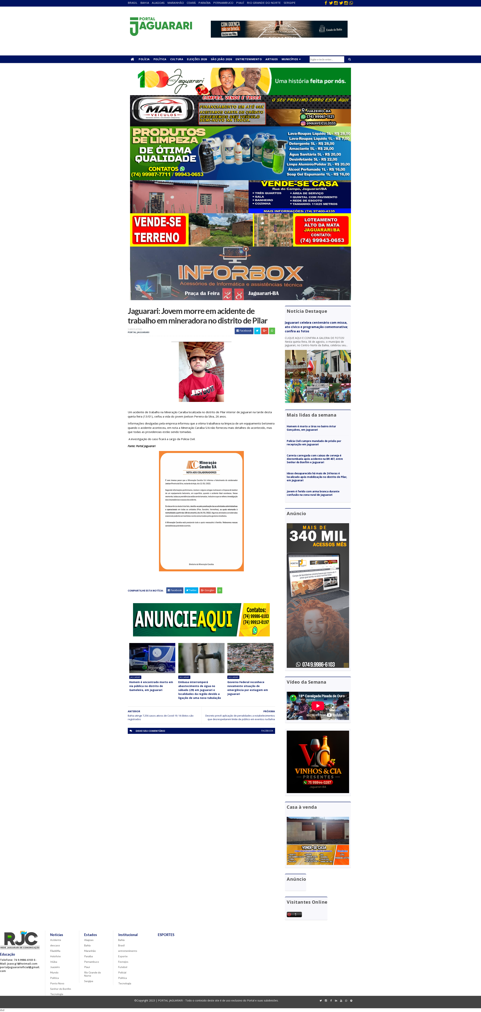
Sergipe (290, 3)
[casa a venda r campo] (240, 212)
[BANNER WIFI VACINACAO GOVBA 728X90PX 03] (279, 36)
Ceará (191, 3)
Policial (122, 972)
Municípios (290, 59)
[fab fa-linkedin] (336, 1001)
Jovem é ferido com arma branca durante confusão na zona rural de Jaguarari (313, 493)
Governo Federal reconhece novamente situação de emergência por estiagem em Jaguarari (247, 688)
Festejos (123, 961)
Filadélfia (55, 950)
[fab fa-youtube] (341, 1001)
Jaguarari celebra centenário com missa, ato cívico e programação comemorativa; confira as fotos (316, 326)
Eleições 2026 (197, 59)
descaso (55, 945)
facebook (267, 730)
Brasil (133, 3)
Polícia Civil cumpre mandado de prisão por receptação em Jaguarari (314, 442)
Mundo (54, 972)
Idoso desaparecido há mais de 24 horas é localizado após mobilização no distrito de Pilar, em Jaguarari (317, 476)
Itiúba (53, 961)
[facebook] (326, 3)
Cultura (176, 59)
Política (160, 59)
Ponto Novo (57, 983)
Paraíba (204, 3)
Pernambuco (223, 3)
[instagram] (336, 3)
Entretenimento (249, 59)
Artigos (271, 59)
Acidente (55, 939)
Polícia (144, 59)
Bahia (144, 3)
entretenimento (127, 950)
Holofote (55, 956)
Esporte (123, 956)
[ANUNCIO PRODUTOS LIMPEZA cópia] (240, 179)
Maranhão (175, 3)
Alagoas (158, 3)
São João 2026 (221, 59)
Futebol (122, 967)
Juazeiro (55, 967)
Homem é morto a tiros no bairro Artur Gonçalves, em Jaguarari (311, 427)
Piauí (240, 3)
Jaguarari (135, 677)
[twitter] (331, 3)
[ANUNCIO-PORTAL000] (201, 635)
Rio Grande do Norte (264, 3)
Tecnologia (56, 994)
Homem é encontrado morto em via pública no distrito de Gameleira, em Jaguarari (151, 686)
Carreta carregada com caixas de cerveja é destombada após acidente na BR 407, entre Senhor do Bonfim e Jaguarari (315, 459)
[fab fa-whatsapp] (351, 3)
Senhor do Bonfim (60, 988)
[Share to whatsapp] (272, 331)
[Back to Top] (351, 1001)
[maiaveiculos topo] (240, 125)
